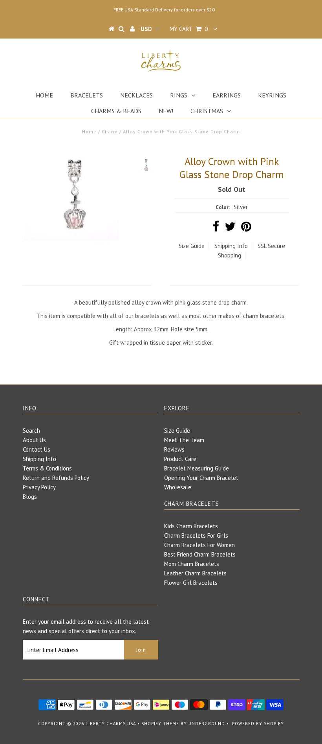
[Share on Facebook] (215, 228)
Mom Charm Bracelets (191, 564)
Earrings (226, 95)
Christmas (206, 111)
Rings (178, 95)
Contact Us (36, 449)
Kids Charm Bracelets (191, 526)
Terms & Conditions (47, 468)
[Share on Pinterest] (246, 228)
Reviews (174, 449)
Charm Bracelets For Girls (196, 535)
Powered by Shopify (258, 723)
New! (166, 111)
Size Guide (192, 246)
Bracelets (86, 95)
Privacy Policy (39, 487)
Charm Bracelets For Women (199, 545)
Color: (223, 207)
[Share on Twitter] (230, 228)
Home (44, 95)
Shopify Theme (160, 723)
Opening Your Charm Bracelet (201, 477)
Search (31, 430)
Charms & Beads (116, 111)
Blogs (30, 496)
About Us (34, 440)
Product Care (180, 459)
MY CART (189, 29)
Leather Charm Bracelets (195, 573)
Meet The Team (184, 440)
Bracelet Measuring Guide (196, 468)
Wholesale (177, 487)
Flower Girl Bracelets (191, 582)
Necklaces (136, 95)
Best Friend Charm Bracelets (200, 554)
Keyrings (272, 95)
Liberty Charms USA (111, 723)
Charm (110, 131)
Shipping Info (231, 246)
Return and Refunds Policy (56, 477)
